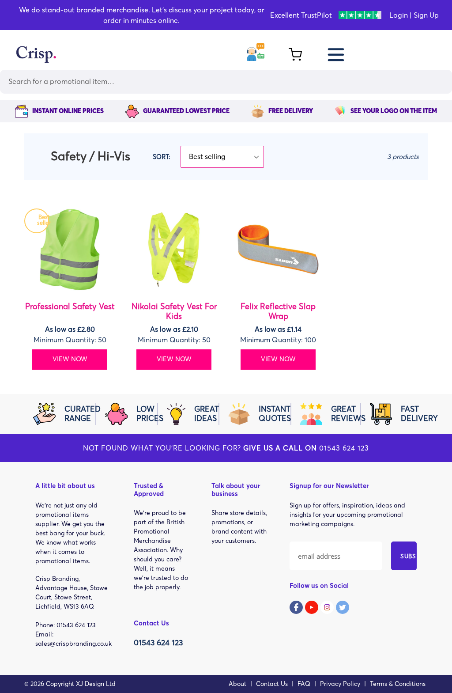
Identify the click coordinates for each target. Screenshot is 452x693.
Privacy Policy (340, 684)
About (237, 684)
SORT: (161, 157)
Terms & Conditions (398, 684)
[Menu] (336, 53)
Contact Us (272, 684)
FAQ (304, 684)
